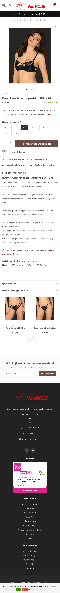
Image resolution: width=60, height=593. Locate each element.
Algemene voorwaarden (30, 504)
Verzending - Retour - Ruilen (30, 530)
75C (15, 128)
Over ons (30, 534)
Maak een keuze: (11, 122)
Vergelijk (30, 564)
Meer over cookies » (36, 590)
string (51, 250)
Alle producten (30, 568)
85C (5, 134)
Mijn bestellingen (30, 555)
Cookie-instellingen (30, 521)
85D (15, 134)
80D (43, 128)
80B (24, 128)
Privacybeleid (30, 512)
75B (5, 128)
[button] (26, 89)
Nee (24, 590)
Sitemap (30, 538)
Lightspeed (48, 582)
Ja (19, 590)
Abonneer (49, 373)
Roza (5, 93)
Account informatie (30, 551)
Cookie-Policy (30, 517)
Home (15, 20)
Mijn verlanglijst (30, 559)
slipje (4, 254)
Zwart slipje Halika (15, 328)
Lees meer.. (48, 114)
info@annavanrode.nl (31, 439)
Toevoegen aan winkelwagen (36, 143)
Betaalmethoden (30, 525)
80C (33, 128)
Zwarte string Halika (45, 328)
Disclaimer (30, 508)
